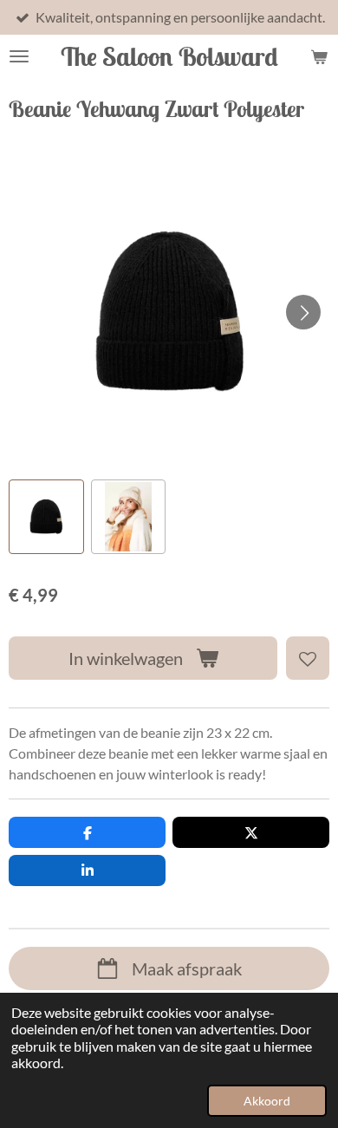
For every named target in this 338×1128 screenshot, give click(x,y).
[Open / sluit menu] (19, 56)
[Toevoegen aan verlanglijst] (307, 658)
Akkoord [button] (267, 1100)
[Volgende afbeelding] (303, 312)
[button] (46, 517)
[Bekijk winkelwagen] (319, 56)
